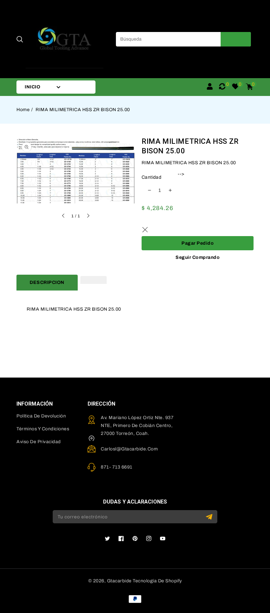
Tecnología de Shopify (157, 580)
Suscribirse (209, 517)
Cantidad (151, 177)
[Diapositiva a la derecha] (88, 217)
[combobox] (183, 39)
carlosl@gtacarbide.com (129, 448)
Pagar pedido (197, 243)
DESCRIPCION (47, 282)
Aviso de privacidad (38, 441)
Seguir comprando (198, 257)
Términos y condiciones (42, 428)
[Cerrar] (145, 229)
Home (23, 109)
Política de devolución (41, 416)
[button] (19, 39)
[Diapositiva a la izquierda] (63, 217)
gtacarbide (119, 580)
